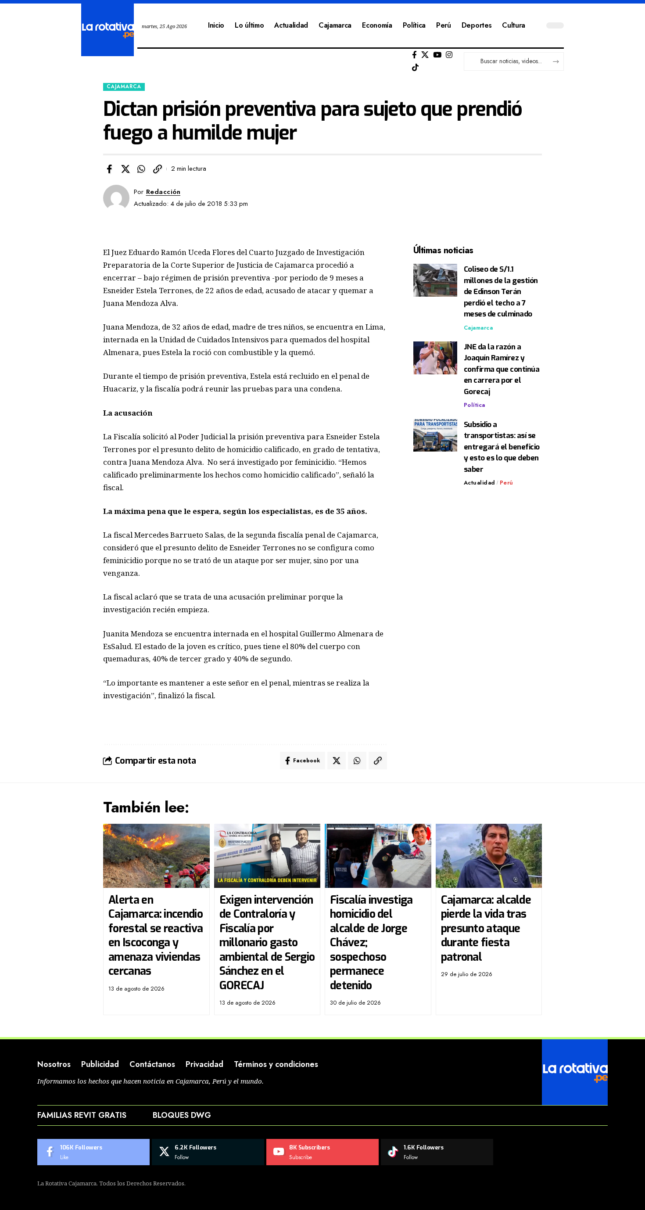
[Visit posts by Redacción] (116, 198)
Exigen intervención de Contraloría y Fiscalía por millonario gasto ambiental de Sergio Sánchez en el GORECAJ (267, 943)
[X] (425, 55)
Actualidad (479, 482)
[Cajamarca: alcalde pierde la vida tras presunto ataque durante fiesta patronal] (489, 856)
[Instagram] (449, 55)
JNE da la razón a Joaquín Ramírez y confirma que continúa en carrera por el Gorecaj (502, 369)
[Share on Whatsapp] (141, 169)
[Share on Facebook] (109, 169)
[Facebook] (414, 55)
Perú (506, 482)
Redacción (163, 192)
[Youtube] (322, 1152)
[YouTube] (437, 55)
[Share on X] (125, 169)
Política (474, 405)
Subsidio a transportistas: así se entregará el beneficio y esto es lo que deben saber (502, 446)
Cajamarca (124, 86)
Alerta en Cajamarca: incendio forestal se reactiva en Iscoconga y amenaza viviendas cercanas (155, 936)
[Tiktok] (415, 67)
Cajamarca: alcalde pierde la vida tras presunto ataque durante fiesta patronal (486, 928)
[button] (157, 169)
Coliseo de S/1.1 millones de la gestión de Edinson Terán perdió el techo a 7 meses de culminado (501, 291)
